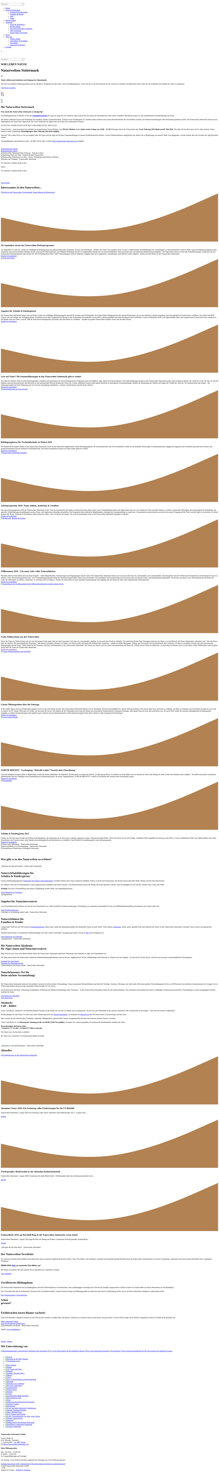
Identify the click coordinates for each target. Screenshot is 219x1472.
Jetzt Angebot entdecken (9, 910)
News (7, 35)
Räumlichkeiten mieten (9, 151)
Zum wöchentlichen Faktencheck (13, 1323)
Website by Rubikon (23, 1470)
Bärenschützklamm (60, 1014)
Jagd (11, 16)
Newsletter (14, 43)
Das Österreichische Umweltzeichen (14, 1295)
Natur (12, 18)
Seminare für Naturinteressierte (12, 963)
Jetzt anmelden (6, 1274)
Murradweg (84, 1014)
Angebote (9, 22)
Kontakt (8, 47)
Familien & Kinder (17, 14)
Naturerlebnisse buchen (9, 149)
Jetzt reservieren (6, 998)
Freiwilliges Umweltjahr (18, 41)
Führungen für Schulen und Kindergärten (38, 881)
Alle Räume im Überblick (10, 996)
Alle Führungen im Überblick (11, 892)
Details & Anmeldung (9, 256)
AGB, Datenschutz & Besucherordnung (30, 1464)
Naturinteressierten (39, 116)
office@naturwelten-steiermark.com (65, 141)
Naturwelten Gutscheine (18, 33)
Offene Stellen (15, 39)
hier (87, 933)
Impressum (11, 1464)
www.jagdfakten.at (13, 1329)
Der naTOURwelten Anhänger (21, 29)
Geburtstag (117, 927)
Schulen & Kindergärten (19, 12)
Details (3, 1117)
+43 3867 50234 (19, 1442)
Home (7, 8)
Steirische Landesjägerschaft (55, 1464)
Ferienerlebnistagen (37, 927)
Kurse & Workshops (12, 10)
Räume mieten (10, 20)
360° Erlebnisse (15, 31)
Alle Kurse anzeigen (8, 88)
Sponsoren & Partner (17, 45)
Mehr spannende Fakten (9, 1321)
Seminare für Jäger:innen (10, 961)
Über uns (8, 37)
